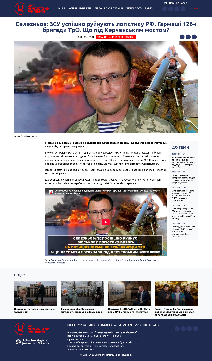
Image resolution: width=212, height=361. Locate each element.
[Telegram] (194, 37)
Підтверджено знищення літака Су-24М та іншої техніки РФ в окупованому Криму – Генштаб (183, 232)
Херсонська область (55, 262)
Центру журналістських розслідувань (142, 142)
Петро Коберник (130, 260)
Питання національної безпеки (115, 37)
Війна (61, 8)
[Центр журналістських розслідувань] (31, 8)
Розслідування (113, 8)
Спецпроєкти (125, 325)
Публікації (85, 8)
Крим (118, 260)
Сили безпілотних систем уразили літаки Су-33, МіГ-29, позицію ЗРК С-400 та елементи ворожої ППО (183, 196)
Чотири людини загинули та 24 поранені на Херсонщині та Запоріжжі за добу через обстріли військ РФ (183, 162)
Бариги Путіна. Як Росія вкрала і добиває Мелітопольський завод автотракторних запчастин (175, 312)
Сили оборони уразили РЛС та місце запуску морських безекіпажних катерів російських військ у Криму (183, 214)
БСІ (165, 3)
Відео (98, 8)
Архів (184, 3)
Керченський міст (106, 260)
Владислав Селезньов (62, 260)
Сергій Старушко (148, 260)
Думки (149, 8)
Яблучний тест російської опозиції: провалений (34, 310)
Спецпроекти (134, 8)
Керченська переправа (84, 260)
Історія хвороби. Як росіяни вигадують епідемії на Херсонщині (81, 310)
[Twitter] (188, 37)
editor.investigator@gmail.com (108, 346)
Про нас (174, 3)
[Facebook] (182, 37)
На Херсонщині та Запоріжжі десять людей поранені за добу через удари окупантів (183, 179)
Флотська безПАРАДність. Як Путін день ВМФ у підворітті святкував (129, 310)
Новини (72, 8)
